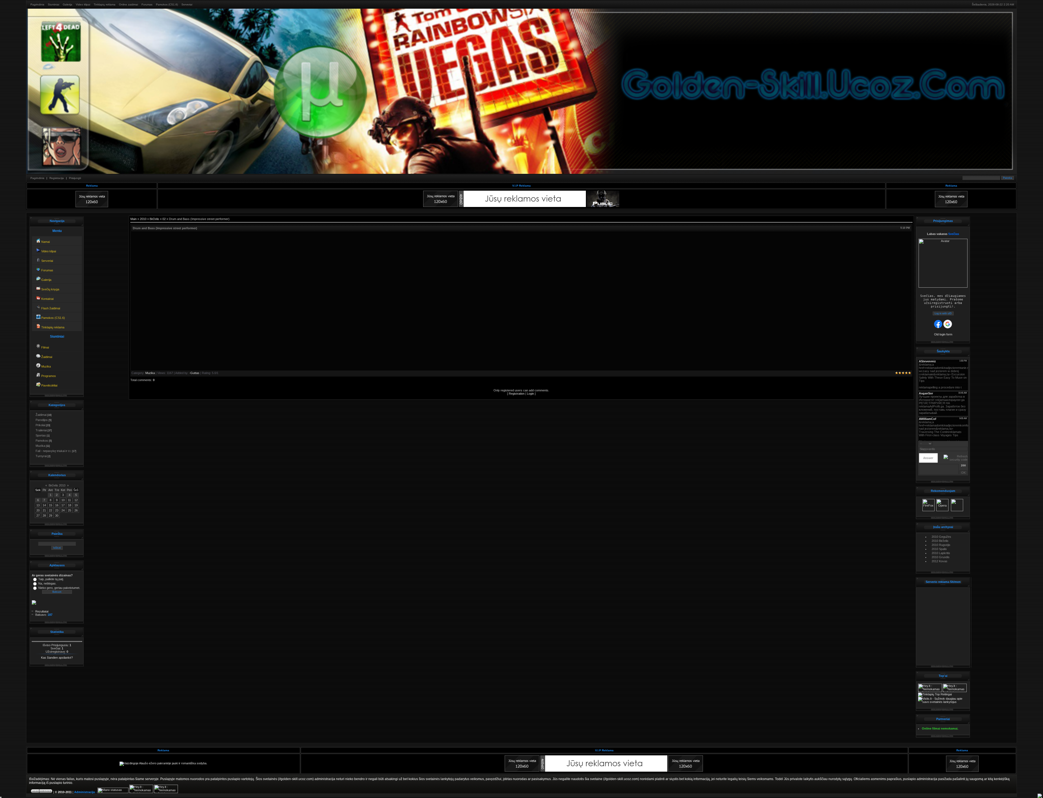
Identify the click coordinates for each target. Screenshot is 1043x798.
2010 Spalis (939, 549)
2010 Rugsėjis (941, 544)
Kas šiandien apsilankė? (57, 657)
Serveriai (186, 4)
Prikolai (40, 425)
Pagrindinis (37, 4)
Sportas (41, 435)
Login (530, 393)
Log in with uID (943, 313)
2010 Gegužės (941, 536)
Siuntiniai (53, 4)
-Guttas (194, 373)
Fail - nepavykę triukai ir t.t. (53, 451)
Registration (516, 393)
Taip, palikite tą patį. (51, 579)
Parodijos (42, 420)
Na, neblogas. (47, 583)
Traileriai (41, 430)
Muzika (45, 366)
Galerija (67, 4)
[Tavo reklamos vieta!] (685, 770)
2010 (143, 219)
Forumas (147, 4)
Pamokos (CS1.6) (167, 4)
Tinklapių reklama (104, 4)
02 (164, 219)
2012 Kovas (939, 561)
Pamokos (42, 440)
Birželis (154, 219)
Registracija (56, 178)
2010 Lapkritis (941, 553)
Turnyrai (41, 456)
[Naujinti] (965, 443)
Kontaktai (47, 298)
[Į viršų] (1040, 796)
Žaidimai (46, 357)
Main (133, 219)
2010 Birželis (940, 540)
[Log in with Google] (947, 324)
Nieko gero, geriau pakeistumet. (59, 587)
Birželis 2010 (57, 485)
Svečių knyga (49, 289)
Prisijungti (75, 178)
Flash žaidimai (50, 308)
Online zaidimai (128, 4)
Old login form (943, 334)
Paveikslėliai (48, 385)
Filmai (44, 347)
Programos (48, 376)
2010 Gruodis (941, 557)
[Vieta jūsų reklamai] (522, 770)
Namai (45, 241)
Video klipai (83, 4)
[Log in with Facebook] (938, 324)
